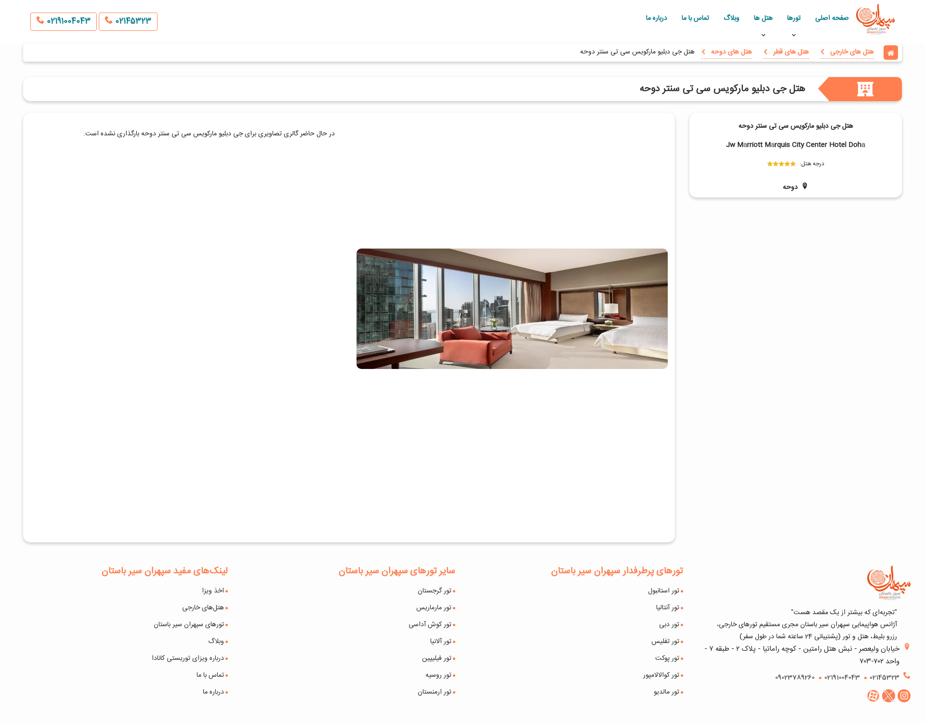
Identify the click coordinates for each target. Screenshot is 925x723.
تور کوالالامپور (661, 675)
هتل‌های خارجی (203, 608)
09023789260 (795, 678)
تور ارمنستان (434, 692)
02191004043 (67, 21)
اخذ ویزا (213, 591)
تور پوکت (667, 658)
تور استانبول (663, 591)
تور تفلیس (665, 641)
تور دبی (669, 625)
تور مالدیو (666, 692)
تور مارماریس (433, 608)
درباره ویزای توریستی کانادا (188, 658)
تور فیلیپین (436, 658)
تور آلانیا (440, 641)
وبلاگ (732, 18)
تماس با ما (695, 18)
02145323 (132, 21)
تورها (794, 18)
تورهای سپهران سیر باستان (189, 625)
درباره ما (656, 18)
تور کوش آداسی (430, 625)
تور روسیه (438, 675)
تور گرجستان (434, 591)
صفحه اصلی (832, 18)
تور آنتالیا (667, 608)
